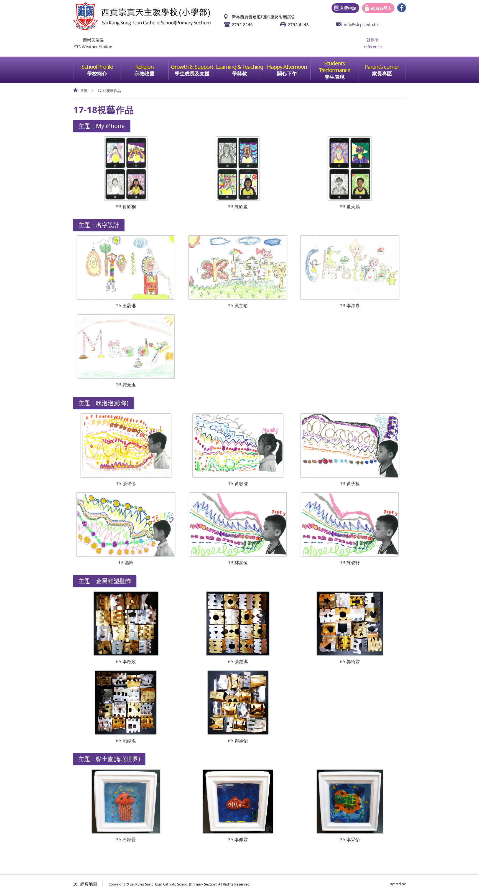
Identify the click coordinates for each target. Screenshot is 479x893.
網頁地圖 (88, 884)
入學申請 (348, 8)
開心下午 (287, 73)
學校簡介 (97, 73)
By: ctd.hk (398, 883)
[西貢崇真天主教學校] (142, 28)
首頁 (83, 90)
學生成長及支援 (192, 73)
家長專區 (382, 73)
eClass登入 (381, 8)
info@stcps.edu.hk (361, 24)
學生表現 (335, 76)
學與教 (239, 73)
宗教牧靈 (144, 73)
